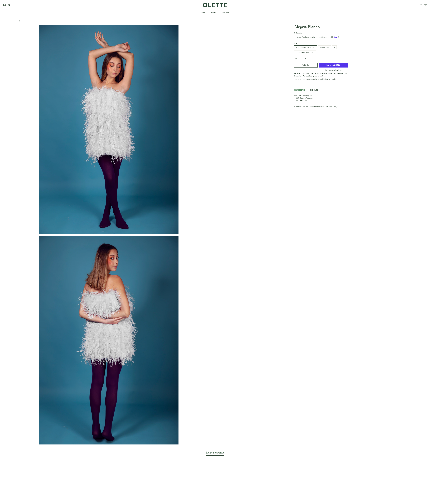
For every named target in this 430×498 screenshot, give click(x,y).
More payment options (333, 70)
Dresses (15, 21)
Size (295, 43)
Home (6, 21)
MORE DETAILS (299, 90)
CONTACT (226, 13)
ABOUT (213, 13)
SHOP (203, 13)
